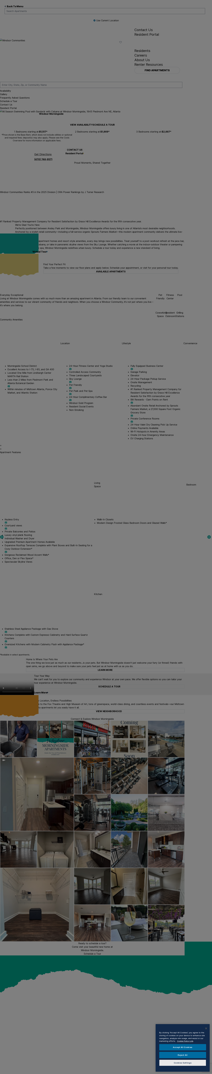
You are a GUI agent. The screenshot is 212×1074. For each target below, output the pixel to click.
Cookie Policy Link (185, 1041)
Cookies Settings (183, 1063)
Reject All (183, 1055)
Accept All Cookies (182, 1047)
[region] (183, 1048)
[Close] (206, 1028)
